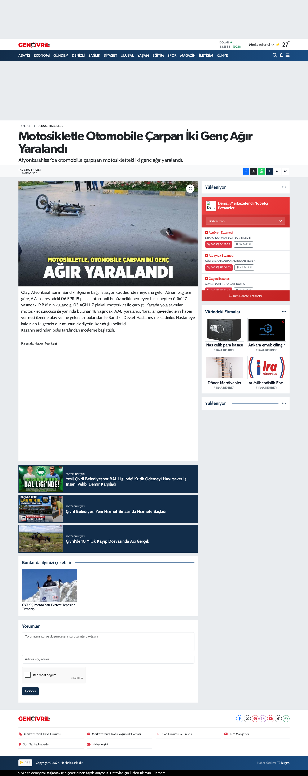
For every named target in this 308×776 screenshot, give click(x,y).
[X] (247, 718)
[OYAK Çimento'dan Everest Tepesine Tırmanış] (49, 585)
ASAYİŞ (24, 55)
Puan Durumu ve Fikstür (176, 734)
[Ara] (275, 55)
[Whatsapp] (286, 718)
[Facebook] (239, 718)
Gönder (30, 691)
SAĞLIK (94, 55)
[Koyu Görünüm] (281, 55)
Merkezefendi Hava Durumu (42, 734)
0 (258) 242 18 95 (220, 244)
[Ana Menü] (287, 55)
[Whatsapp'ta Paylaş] (261, 171)
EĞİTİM (158, 55)
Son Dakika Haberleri (36, 744)
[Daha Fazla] (269, 171)
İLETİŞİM (206, 55)
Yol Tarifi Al (245, 244)
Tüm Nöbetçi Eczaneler (247, 296)
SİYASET (110, 55)
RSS (27, 763)
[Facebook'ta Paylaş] (246, 171)
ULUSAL (127, 55)
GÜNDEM (60, 55)
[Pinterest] (255, 718)
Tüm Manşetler (239, 734)
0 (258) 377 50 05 (220, 267)
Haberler (25, 126)
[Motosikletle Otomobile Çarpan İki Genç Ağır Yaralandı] (108, 233)
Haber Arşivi (100, 744)
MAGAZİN (187, 55)
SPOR (172, 55)
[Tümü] (284, 187)
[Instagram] (262, 718)
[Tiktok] (278, 718)
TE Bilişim (283, 763)
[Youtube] (270, 718)
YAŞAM (143, 55)
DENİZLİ (78, 55)
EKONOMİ (42, 55)
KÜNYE (222, 55)
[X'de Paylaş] (253, 171)
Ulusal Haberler (50, 126)
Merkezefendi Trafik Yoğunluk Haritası (116, 734)
